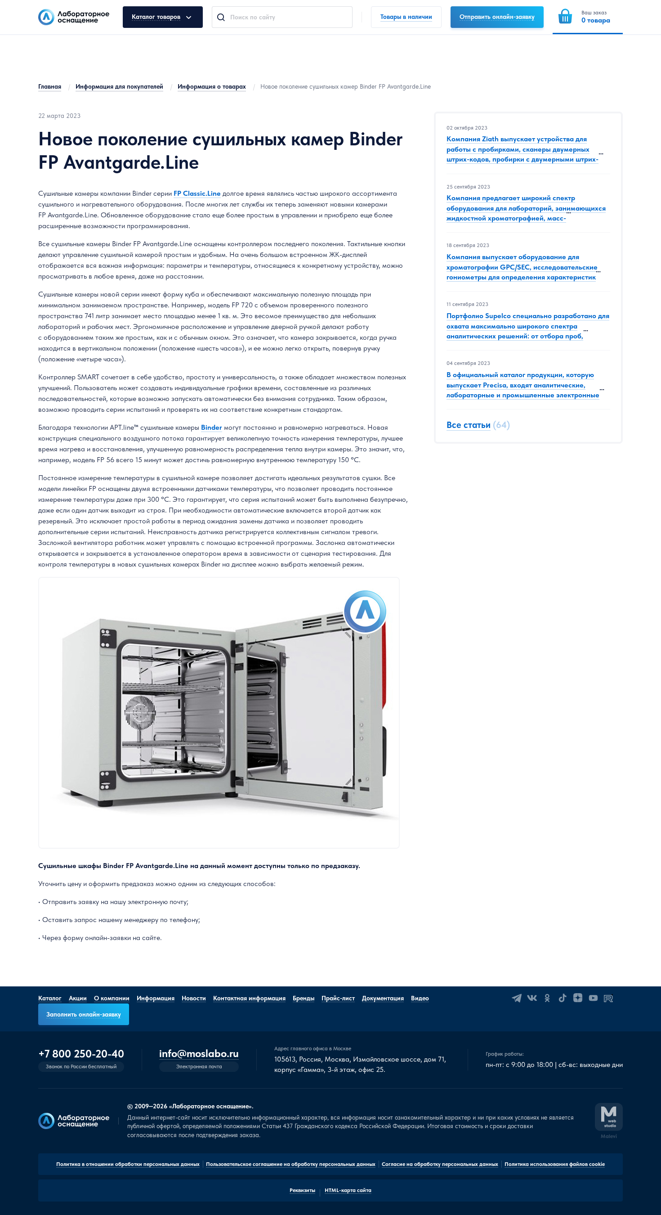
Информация (155, 998)
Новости (194, 998)
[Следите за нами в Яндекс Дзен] (577, 998)
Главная (49, 86)
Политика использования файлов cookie (555, 1164)
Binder (211, 427)
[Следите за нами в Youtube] (593, 998)
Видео (420, 998)
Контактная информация (249, 998)
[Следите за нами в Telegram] (516, 998)
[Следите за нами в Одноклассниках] (547, 998)
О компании (112, 998)
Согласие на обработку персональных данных (440, 1164)
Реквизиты (302, 1190)
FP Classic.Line (197, 193)
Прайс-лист (338, 998)
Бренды (303, 998)
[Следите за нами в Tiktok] (562, 998)
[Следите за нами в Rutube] (608, 998)
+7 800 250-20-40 (81, 1054)
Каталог (50, 998)
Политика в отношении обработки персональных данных (128, 1164)
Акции (78, 998)
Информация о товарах (212, 86)
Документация (383, 998)
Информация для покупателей (119, 86)
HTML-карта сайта (348, 1190)
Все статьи (469, 425)
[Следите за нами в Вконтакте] (532, 998)
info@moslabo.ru (199, 1054)
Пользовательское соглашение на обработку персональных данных (290, 1164)
